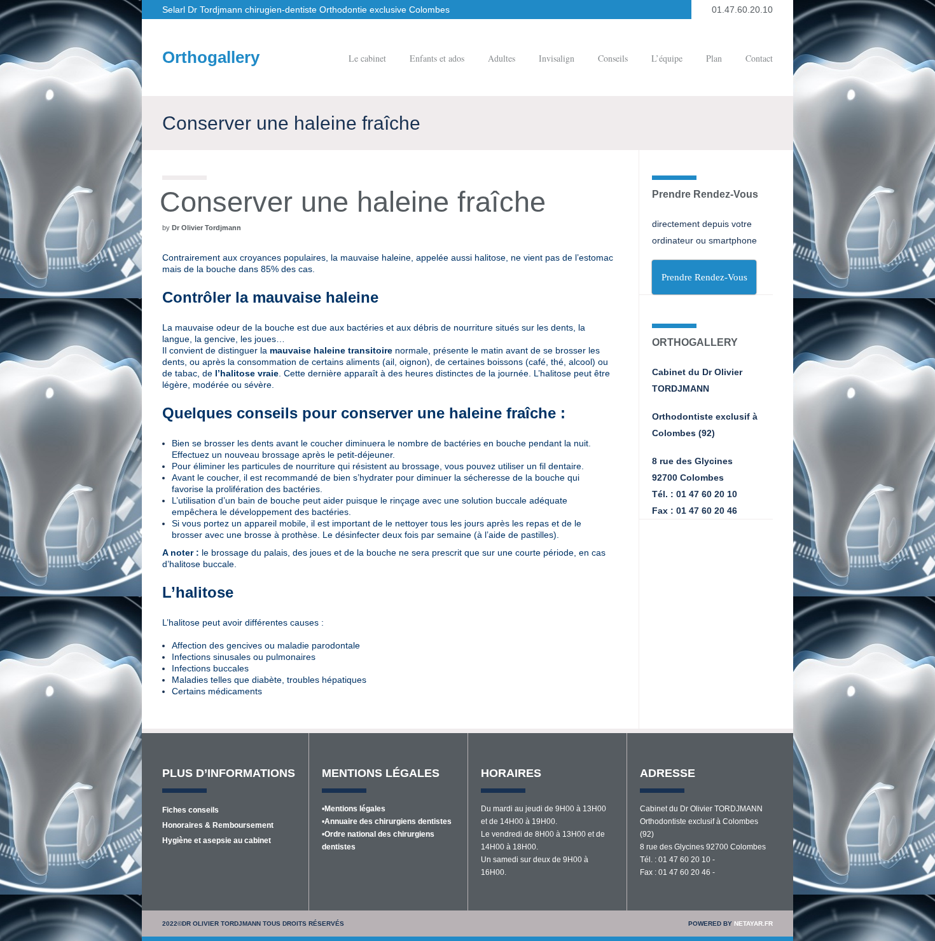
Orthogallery (211, 57)
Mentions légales (354, 808)
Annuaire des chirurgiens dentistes (388, 821)
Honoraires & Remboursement (218, 825)
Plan (714, 58)
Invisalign (556, 58)
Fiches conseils (190, 810)
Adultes (501, 58)
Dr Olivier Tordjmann (206, 227)
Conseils (613, 58)
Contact (759, 58)
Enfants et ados (437, 58)
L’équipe (666, 58)
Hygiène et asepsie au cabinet (216, 840)
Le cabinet (367, 58)
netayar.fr (753, 923)
